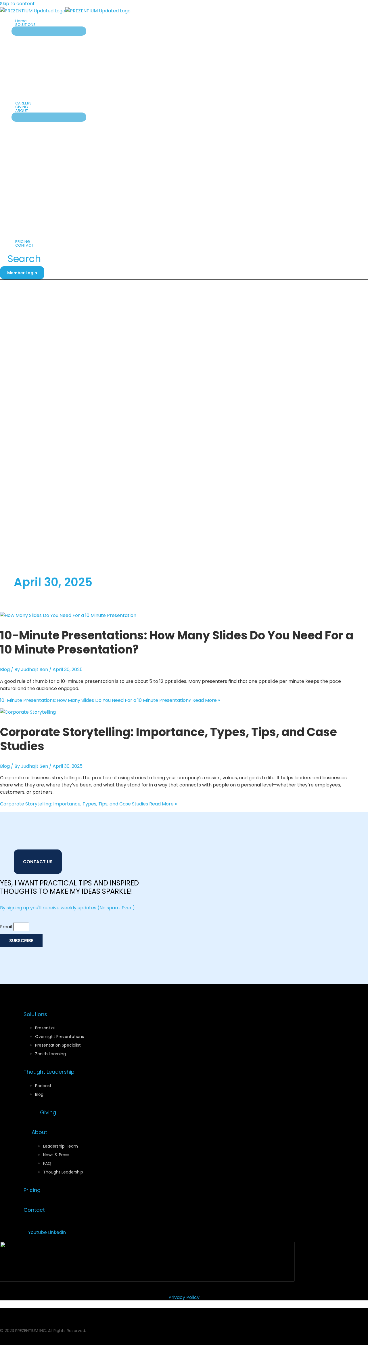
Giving (48, 1112)
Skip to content (17, 3)
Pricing (32, 1190)
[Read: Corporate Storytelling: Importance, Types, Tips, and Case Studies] (28, 712)
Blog (5, 669)
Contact (34, 1209)
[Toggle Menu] (49, 31)
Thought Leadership (49, 1071)
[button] (38, 24)
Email (6, 926)
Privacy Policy (184, 1297)
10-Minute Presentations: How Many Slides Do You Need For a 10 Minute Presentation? (176, 642)
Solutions (35, 1014)
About (39, 1132)
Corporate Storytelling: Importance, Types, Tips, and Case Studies (168, 739)
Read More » (110, 700)
